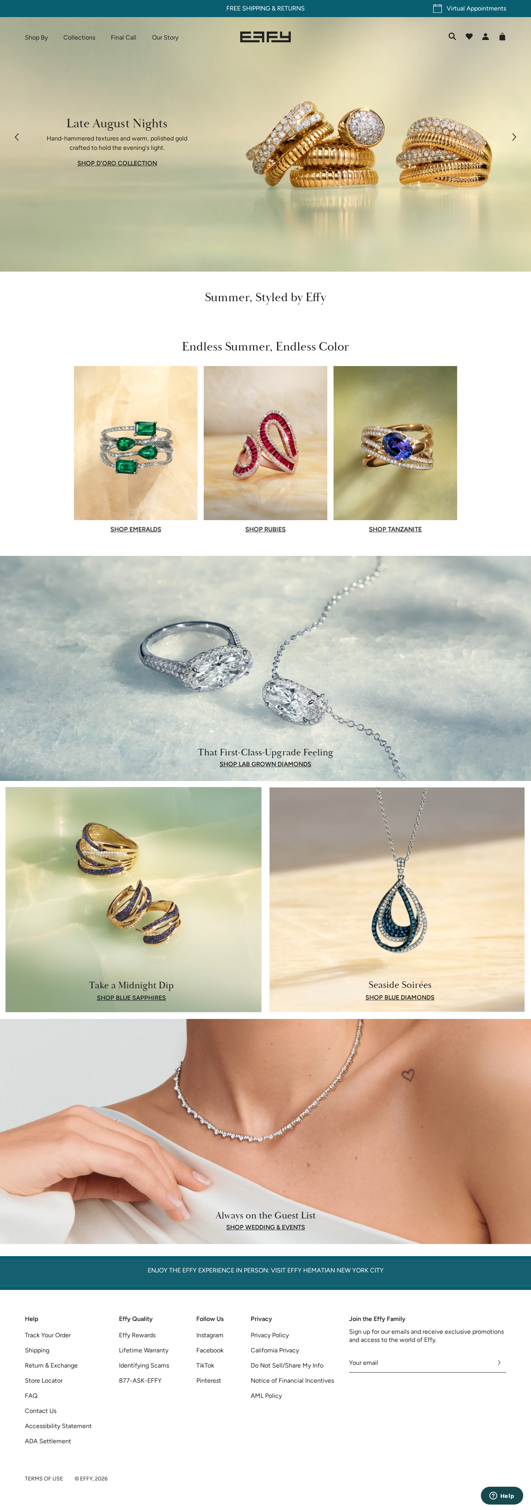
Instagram (210, 1335)
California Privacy (275, 1350)
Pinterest (208, 1380)
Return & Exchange (51, 1365)
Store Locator (44, 1380)
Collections (79, 37)
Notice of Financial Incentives (292, 1380)
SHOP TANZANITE (395, 529)
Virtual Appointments (476, 8)
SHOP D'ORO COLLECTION (117, 163)
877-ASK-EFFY (140, 1380)
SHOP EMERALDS (135, 529)
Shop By (36, 37)
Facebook (210, 1350)
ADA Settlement (48, 1441)
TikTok (205, 1365)
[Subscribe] (499, 1363)
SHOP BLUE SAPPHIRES (131, 997)
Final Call (123, 37)
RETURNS (291, 8)
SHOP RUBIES (265, 529)
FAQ (31, 1395)
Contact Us (40, 1411)
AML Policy (266, 1395)
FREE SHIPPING (248, 8)
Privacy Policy (270, 1335)
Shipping (37, 1350)
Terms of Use (44, 1478)
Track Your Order (48, 1335)
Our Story (165, 37)
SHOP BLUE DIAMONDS (400, 997)
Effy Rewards (137, 1335)
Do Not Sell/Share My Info (287, 1365)
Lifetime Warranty (143, 1350)
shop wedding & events (265, 1227)
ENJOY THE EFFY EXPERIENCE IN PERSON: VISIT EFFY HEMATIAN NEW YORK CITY (266, 1270)
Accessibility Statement (58, 1426)
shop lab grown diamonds (265, 764)
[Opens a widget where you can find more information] (501, 1496)
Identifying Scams (144, 1365)
